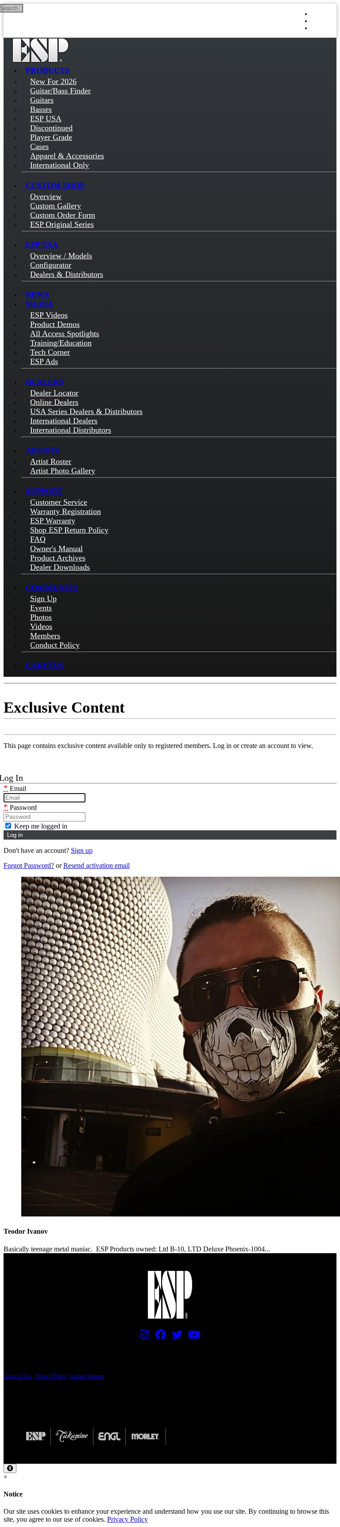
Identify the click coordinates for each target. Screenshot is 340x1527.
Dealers (44, 381)
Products (48, 70)
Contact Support (87, 1376)
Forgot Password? (29, 865)
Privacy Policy (50, 1376)
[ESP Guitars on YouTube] (192, 1337)
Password (20, 807)
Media (39, 303)
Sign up (82, 850)
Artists (42, 450)
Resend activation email (96, 865)
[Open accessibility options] (10, 1468)
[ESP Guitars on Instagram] (143, 1337)
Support (44, 491)
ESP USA (42, 244)
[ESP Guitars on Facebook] (158, 1337)
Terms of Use (18, 1376)
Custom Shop (55, 185)
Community (52, 587)
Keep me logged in (39, 826)
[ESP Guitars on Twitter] (174, 1337)
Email (15, 788)
